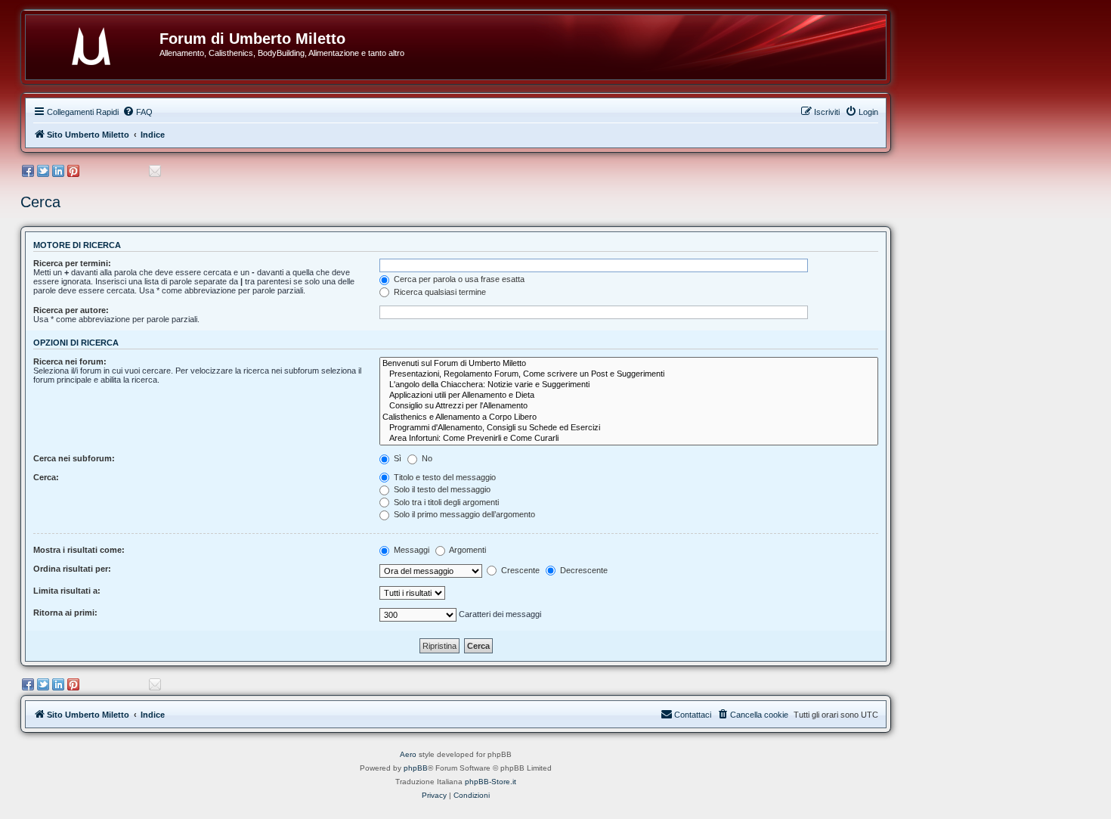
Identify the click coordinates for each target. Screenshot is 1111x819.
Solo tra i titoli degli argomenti (445, 502)
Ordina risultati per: (72, 568)
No (425, 458)
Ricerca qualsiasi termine (438, 291)
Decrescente (583, 570)
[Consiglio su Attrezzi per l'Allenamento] (629, 406)
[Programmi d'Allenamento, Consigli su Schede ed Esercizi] (629, 428)
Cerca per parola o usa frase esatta (458, 279)
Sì (396, 458)
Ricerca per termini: (72, 263)
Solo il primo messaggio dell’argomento (463, 514)
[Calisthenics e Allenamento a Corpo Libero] (629, 417)
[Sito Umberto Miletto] (98, 43)
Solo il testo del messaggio (441, 489)
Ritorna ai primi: (65, 612)
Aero (408, 754)
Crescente (519, 570)
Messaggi (410, 549)
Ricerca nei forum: (70, 361)
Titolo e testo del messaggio (443, 477)
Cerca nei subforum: (74, 458)
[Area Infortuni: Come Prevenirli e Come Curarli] (629, 438)
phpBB (416, 768)
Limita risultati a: (67, 590)
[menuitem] (137, 112)
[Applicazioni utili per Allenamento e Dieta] (629, 395)
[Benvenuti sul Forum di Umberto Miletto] (629, 363)
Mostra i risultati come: (79, 549)
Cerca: (46, 477)
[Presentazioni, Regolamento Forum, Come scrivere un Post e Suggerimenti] (629, 374)
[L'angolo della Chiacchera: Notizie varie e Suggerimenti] (629, 385)
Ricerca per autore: (71, 310)
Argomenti (466, 549)
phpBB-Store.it (490, 781)
